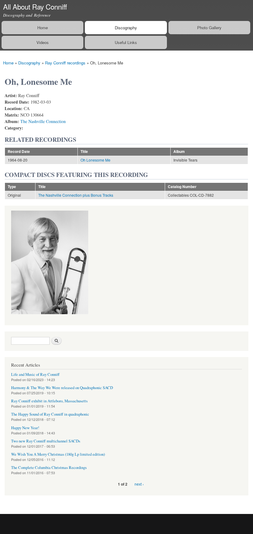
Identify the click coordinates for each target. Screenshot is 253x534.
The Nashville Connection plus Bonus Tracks (75, 195)
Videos (42, 42)
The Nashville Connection (43, 121)
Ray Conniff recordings (65, 63)
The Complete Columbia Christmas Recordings (49, 467)
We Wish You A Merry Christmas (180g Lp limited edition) (58, 454)
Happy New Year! (25, 427)
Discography (126, 28)
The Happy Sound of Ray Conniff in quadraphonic (50, 414)
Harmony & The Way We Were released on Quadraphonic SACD (62, 387)
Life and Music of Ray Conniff (35, 374)
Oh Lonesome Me (95, 159)
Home (42, 28)
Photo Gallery (209, 28)
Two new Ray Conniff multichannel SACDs (45, 441)
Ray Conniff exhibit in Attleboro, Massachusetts (49, 401)
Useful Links (126, 42)
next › (139, 484)
